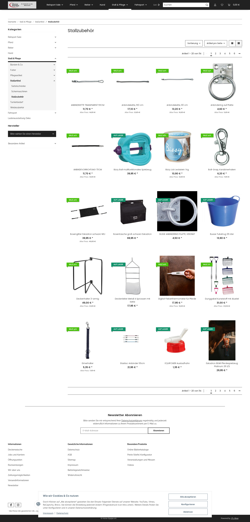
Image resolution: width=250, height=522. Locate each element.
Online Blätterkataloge (138, 450)
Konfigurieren (188, 504)
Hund (10, 53)
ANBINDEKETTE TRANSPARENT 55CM (87, 105)
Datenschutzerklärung (131, 420)
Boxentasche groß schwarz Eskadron (132, 234)
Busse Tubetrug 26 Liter (222, 234)
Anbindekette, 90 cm (177, 105)
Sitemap (72, 460)
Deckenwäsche (15, 450)
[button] (232, 43)
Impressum (73, 465)
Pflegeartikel (16, 75)
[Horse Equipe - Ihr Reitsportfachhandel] (22, 5)
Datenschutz (74, 450)
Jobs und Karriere (16, 455)
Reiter (10, 48)
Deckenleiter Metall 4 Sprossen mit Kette (132, 300)
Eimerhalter (87, 363)
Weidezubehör (17, 107)
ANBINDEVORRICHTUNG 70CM (87, 169)
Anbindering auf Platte (222, 105)
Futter (13, 70)
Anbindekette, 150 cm (132, 105)
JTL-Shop (234, 518)
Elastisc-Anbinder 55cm (132, 363)
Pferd (10, 42)
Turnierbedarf (16, 102)
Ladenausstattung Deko (19, 118)
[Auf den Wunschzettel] (103, 74)
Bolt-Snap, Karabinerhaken (222, 169)
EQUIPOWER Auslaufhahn (177, 363)
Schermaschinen (19, 91)
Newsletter (13, 485)
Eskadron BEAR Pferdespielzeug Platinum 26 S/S (222, 365)
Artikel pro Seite (214, 43)
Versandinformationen (18, 480)
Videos (130, 465)
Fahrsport (12, 113)
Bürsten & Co (16, 65)
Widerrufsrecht (75, 475)
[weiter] (239, 53)
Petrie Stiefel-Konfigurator (139, 455)
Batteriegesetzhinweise (79, 470)
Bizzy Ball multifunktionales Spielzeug (132, 169)
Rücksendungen (15, 465)
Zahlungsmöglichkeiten (19, 475)
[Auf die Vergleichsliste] (103, 67)
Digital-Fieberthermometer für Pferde (177, 298)
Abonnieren (158, 430)
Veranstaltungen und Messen (141, 460)
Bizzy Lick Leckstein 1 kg (177, 169)
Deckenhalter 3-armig (87, 298)
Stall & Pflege (14, 58)
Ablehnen (188, 512)
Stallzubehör (17, 97)
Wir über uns (14, 470)
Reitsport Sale (14, 37)
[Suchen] (207, 4)
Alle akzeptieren (188, 497)
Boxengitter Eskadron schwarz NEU (87, 234)
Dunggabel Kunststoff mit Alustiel (222, 298)
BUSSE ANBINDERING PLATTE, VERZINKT (177, 234)
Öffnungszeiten (15, 460)
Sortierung (193, 43)
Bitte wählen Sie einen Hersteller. (25, 134)
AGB (70, 455)
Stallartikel (15, 81)
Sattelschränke (18, 86)
